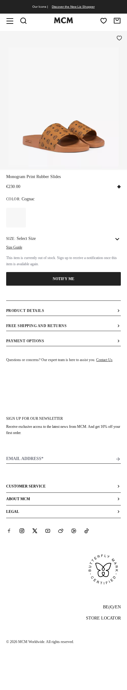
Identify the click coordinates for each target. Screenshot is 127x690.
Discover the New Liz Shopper (73, 6)
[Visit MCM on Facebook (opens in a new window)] (9, 531)
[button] (63, 100)
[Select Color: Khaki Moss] (16, 218)
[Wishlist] (103, 20)
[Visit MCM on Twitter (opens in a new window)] (35, 531)
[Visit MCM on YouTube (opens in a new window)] (48, 531)
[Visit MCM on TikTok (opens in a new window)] (86, 531)
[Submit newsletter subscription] (118, 459)
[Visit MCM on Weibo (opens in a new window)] (60, 531)
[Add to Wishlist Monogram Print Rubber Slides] (119, 38)
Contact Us (104, 360)
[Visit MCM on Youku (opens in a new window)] (73, 531)
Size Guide (14, 247)
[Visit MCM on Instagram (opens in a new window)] (22, 531)
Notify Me (63, 279)
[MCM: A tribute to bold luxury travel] (63, 21)
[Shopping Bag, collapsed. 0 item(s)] (117, 20)
